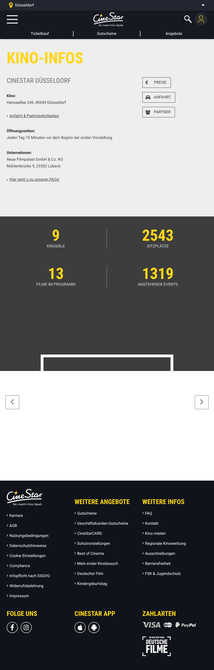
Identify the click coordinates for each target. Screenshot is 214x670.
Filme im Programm (56, 284)
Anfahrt (162, 97)
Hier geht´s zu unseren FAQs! (34, 179)
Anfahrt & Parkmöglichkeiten (34, 116)
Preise (160, 82)
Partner (162, 112)
